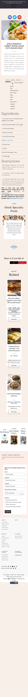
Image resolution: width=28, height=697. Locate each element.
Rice (11, 355)
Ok (14, 5)
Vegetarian (12, 108)
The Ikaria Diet (13, 101)
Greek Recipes (18, 555)
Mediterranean (16, 309)
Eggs (11, 88)
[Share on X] (14, 262)
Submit (7, 512)
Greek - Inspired (12, 307)
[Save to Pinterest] (22, 262)
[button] (5, 81)
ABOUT (4, 520)
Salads (11, 95)
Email (6, 471)
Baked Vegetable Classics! (16, 198)
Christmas (10, 402)
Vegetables (12, 104)
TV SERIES (17, 534)
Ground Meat (17, 402)
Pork (12, 403)
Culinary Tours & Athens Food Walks (13, 506)
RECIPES (4, 534)
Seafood (15, 355)
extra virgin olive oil (9, 140)
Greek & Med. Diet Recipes (11, 500)
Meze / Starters (13, 92)
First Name (7, 477)
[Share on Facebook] (5, 262)
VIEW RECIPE (14, 319)
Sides (11, 99)
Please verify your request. (10, 489)
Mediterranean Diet (14, 90)
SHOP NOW (14, 247)
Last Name (7, 483)
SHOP (16, 520)
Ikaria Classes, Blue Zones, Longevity (13, 502)
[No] (26, 4)
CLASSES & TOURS (5, 552)
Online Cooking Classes (11, 504)
